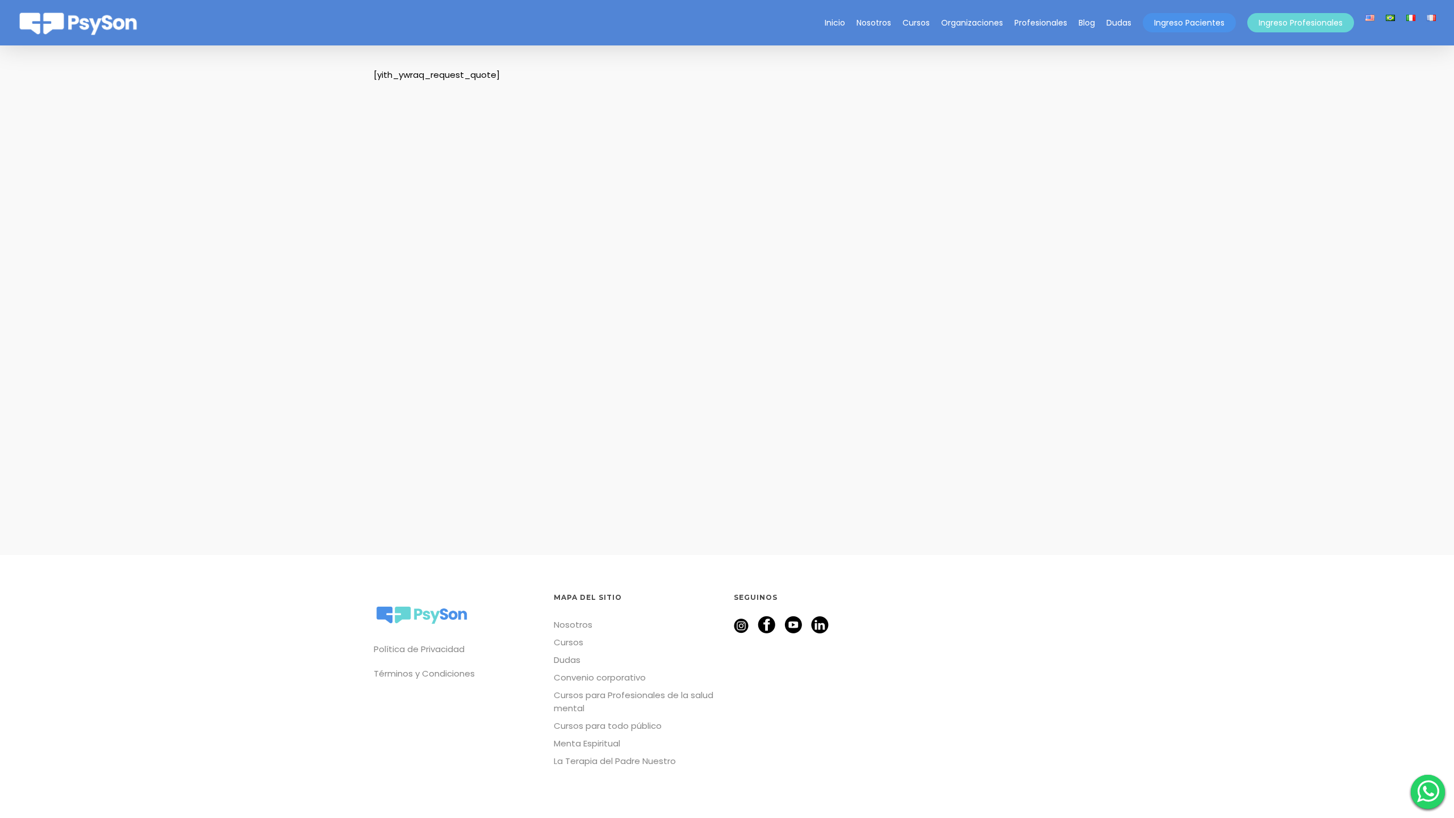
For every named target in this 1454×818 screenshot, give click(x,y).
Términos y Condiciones (424, 673)
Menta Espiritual (587, 743)
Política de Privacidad (419, 649)
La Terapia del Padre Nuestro (615, 761)
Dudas (567, 660)
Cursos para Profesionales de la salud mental (633, 701)
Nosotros (573, 625)
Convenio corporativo (600, 677)
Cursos (568, 642)
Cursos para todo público (608, 726)
